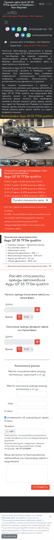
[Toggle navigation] (6, 22)
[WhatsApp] (19, 29)
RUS (41, 4)
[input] (19, 309)
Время (9, 317)
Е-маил (8, 411)
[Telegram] (13, 29)
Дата (9, 304)
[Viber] (7, 29)
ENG (49, 4)
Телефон (9, 426)
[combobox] (10, 431)
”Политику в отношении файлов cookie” (22, 520)
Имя (10, 403)
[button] (51, 139)
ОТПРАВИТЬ (40, 487)
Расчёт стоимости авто (29, 200)
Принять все (9, 536)
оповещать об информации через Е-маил (26, 419)
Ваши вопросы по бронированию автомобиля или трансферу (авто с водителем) (26, 458)
